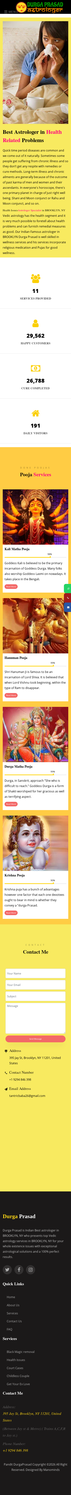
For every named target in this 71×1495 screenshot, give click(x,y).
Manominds (51, 1470)
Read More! (11, 586)
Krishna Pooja (15, 875)
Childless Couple (18, 1376)
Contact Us (14, 1321)
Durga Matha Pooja (18, 766)
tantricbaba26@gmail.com (27, 1096)
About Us (13, 1305)
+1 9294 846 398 (20, 1080)
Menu (12, 12)
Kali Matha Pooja (17, 549)
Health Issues (16, 1360)
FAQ (9, 1329)
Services (12, 1313)
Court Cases (15, 1368)
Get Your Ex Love (18, 1384)
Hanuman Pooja (16, 657)
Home (11, 1297)
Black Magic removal (21, 1352)
